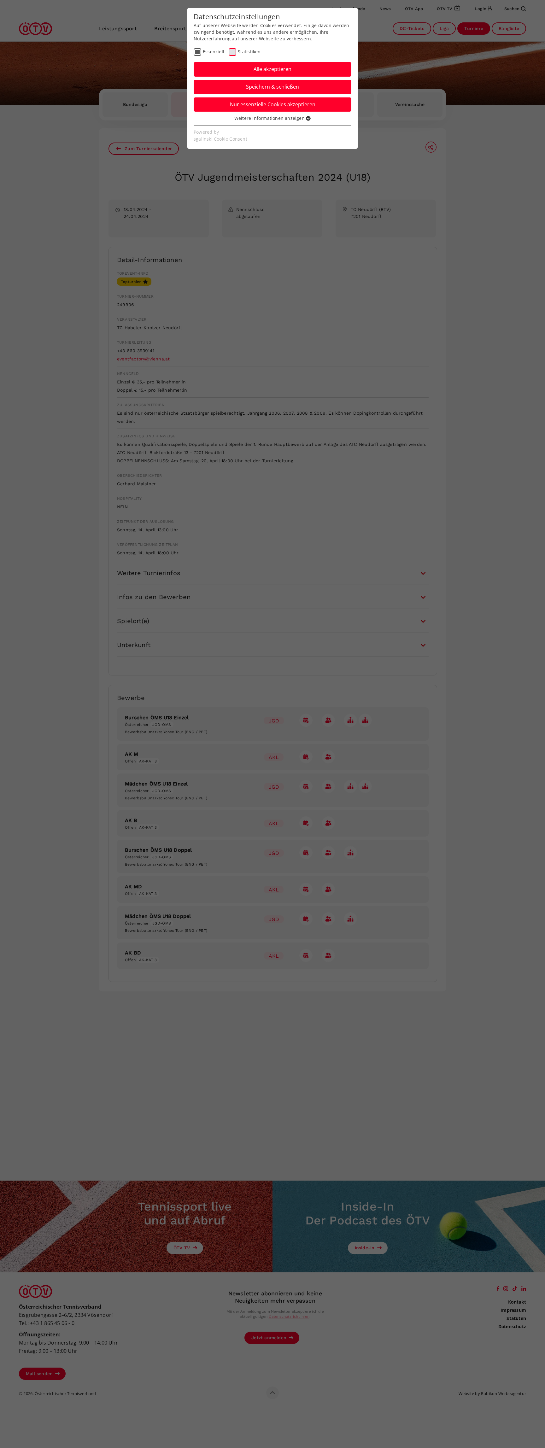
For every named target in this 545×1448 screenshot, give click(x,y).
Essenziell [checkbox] (213, 52)
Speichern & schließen (272, 86)
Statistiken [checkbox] (249, 52)
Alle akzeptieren (272, 69)
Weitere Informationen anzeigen (270, 118)
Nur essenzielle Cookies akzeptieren (272, 104)
